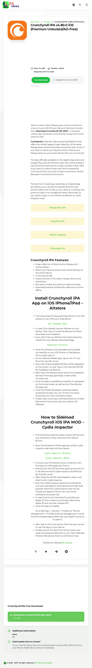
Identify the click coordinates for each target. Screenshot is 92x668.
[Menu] (87, 5)
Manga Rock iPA (57, 208)
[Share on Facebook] (36, 551)
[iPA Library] (5, 663)
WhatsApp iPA (57, 248)
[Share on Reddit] (66, 551)
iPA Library (66, 543)
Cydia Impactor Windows (57, 453)
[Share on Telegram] (56, 551)
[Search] (80, 5)
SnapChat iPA (57, 221)
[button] (41, 80)
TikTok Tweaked (57, 235)
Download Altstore (57, 345)
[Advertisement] (57, 49)
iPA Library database (43, 663)
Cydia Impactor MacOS (57, 458)
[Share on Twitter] (46, 551)
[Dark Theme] (74, 5)
